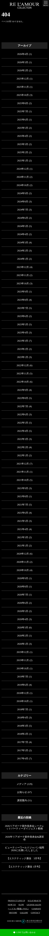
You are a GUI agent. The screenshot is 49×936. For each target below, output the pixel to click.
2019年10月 (23, 668)
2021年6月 (22, 512)
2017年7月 (22, 742)
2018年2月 (22, 734)
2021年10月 (23, 480)
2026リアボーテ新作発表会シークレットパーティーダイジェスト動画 (24, 827)
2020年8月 (22, 586)
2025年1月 (22, 160)
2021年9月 (22, 488)
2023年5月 (22, 324)
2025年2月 (22, 152)
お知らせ (22, 792)
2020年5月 (22, 611)
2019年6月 (22, 684)
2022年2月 (22, 447)
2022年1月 (22, 455)
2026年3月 (22, 62)
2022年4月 (22, 431)
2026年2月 (22, 70)
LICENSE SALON (34, 905)
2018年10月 (23, 701)
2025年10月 (23, 95)
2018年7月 (22, 709)
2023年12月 (23, 267)
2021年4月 (22, 529)
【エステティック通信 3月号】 (24, 858)
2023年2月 (22, 349)
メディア (21, 784)
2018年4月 (22, 717)
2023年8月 (22, 299)
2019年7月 (22, 676)
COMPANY (36, 909)
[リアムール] (24, 6)
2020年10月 (23, 570)
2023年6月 (22, 316)
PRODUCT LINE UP (16, 901)
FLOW (21, 905)
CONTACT (35, 913)
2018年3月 (22, 725)
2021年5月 (22, 521)
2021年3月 (22, 537)
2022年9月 (22, 390)
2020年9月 (22, 578)
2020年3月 (22, 627)
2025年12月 (23, 78)
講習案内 (22, 800)
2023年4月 (22, 332)
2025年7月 (22, 111)
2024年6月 (22, 218)
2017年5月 (22, 750)
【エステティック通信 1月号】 (24, 866)
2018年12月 (23, 693)
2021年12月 (23, 463)
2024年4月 (22, 234)
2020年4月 (22, 619)
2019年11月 (23, 660)
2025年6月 (22, 119)
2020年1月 (22, 644)
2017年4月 (22, 758)
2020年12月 (23, 553)
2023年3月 (22, 340)
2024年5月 (22, 226)
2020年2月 (22, 635)
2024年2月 (22, 250)
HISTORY (13, 913)
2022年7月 (22, 406)
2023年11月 (23, 275)
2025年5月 (22, 128)
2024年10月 (23, 185)
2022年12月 (23, 365)
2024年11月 (23, 177)
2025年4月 (22, 136)
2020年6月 (22, 603)
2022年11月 (23, 373)
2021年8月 (22, 496)
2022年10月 (23, 381)
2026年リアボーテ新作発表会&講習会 (24, 838)
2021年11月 (23, 471)
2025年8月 (22, 103)
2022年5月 (22, 422)
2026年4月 (22, 54)
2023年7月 (22, 308)
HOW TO (12, 905)
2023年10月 (23, 283)
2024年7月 (22, 209)
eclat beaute (34, 901)
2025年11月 (23, 87)
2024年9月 (22, 193)
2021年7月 (22, 504)
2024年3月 (22, 242)
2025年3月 (22, 144)
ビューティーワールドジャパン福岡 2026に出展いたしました (24, 849)
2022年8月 (22, 398)
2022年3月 (22, 439)
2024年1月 (22, 259)
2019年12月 (23, 652)
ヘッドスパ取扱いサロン (18, 909)
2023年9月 (22, 291)
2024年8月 (22, 201)
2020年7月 (22, 594)
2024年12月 (23, 168)
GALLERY (24, 913)
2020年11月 (23, 562)
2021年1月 (22, 545)
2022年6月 (22, 414)
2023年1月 (22, 357)
